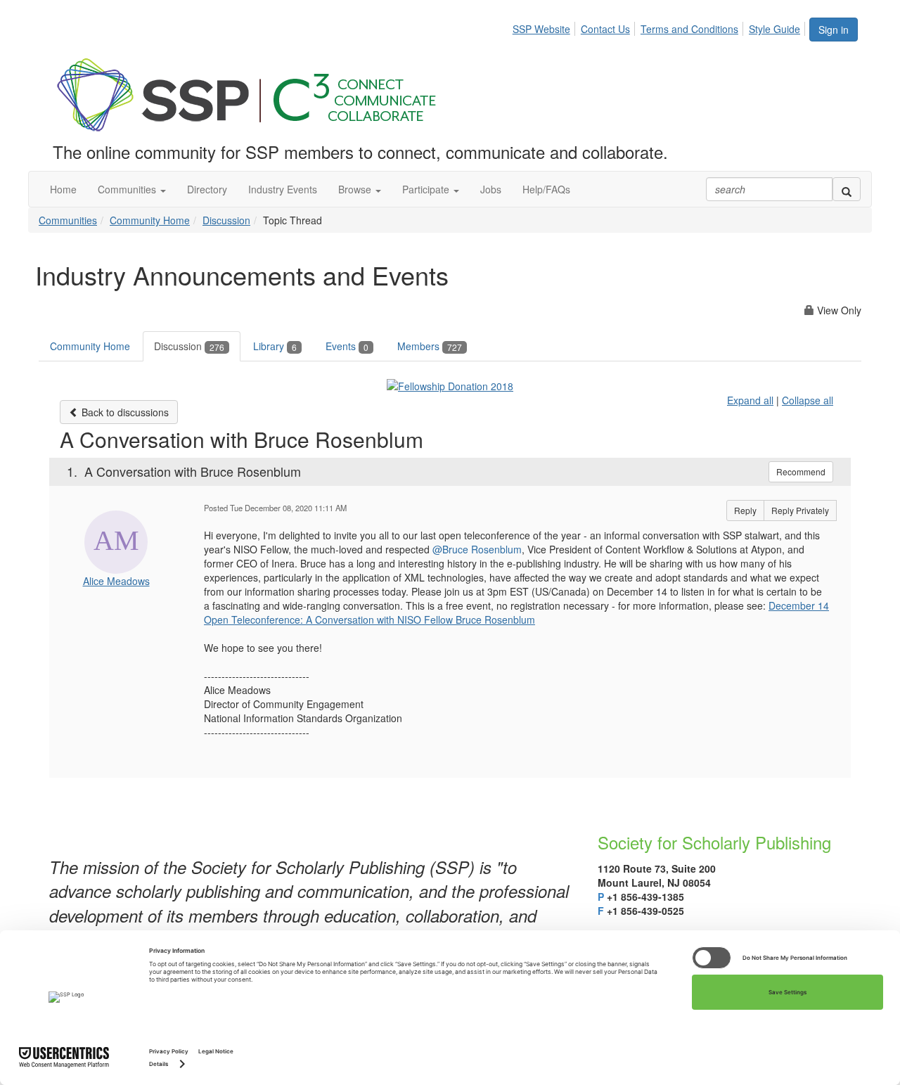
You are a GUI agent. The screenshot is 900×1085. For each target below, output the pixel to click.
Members (429, 346)
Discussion (226, 220)
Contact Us (605, 29)
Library (275, 346)
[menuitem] (545, 27)
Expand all (750, 400)
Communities (68, 220)
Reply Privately (800, 510)
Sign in (833, 30)
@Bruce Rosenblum (477, 549)
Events (347, 346)
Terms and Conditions (689, 29)
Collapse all (807, 400)
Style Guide (774, 29)
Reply (745, 510)
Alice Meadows (116, 581)
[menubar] (660, 27)
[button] (131, 189)
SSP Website (541, 29)
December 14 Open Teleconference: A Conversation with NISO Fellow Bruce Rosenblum (516, 612)
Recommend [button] (800, 471)
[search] (846, 189)
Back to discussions (124, 412)
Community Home (150, 220)
